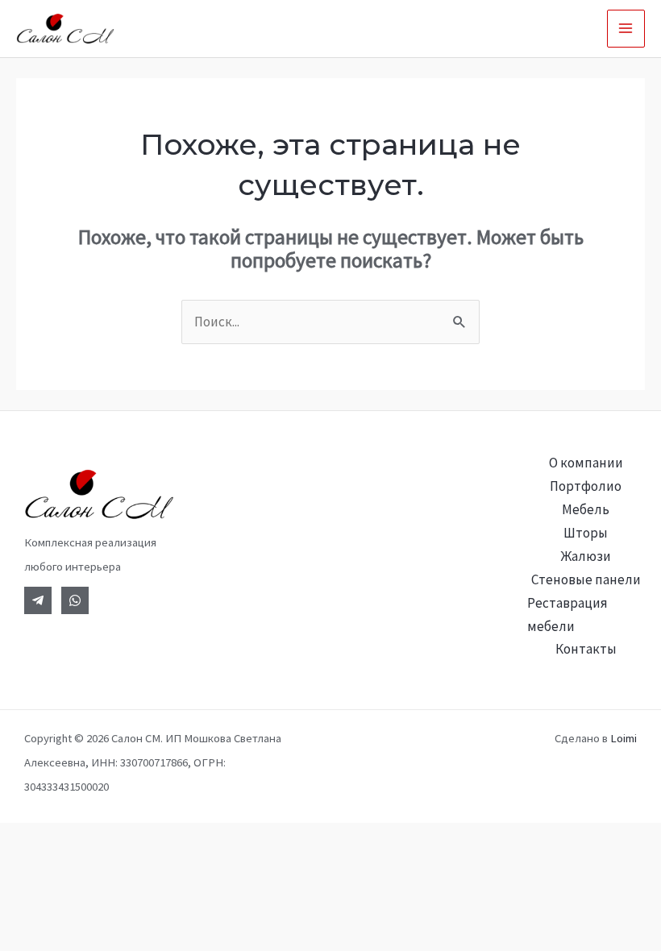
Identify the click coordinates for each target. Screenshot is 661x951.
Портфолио (586, 486)
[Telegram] (38, 600)
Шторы (585, 533)
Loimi (623, 738)
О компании (586, 462)
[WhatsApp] (75, 600)
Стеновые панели (586, 579)
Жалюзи (586, 556)
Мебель (585, 509)
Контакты (586, 649)
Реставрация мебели (567, 614)
